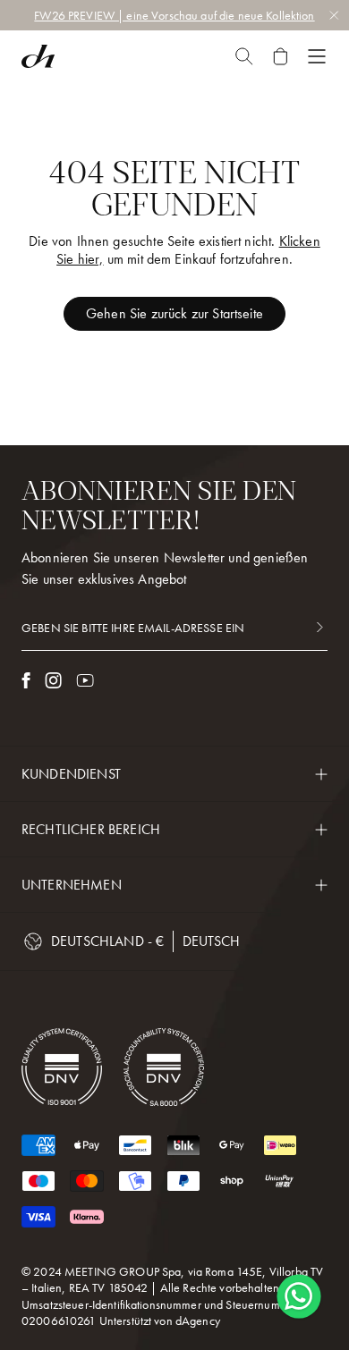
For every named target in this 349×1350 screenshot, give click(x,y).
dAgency (197, 1320)
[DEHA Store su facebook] (25, 680)
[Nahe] (244, 56)
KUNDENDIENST (71, 773)
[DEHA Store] (38, 56)
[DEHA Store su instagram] (53, 680)
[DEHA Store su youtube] (85, 680)
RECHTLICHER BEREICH (90, 829)
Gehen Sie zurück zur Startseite (174, 313)
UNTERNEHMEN (71, 884)
